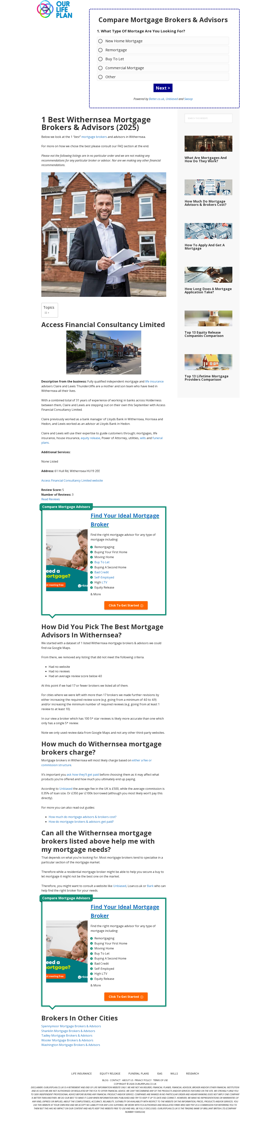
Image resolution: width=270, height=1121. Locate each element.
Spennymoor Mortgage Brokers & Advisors (71, 1026)
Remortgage (116, 49)
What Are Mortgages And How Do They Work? (206, 159)
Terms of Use (160, 1080)
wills (143, 438)
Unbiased (172, 99)
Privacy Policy (143, 1080)
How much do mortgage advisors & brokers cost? (82, 817)
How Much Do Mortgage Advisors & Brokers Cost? (205, 203)
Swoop (188, 99)
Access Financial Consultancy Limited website (72, 480)
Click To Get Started (124, 605)
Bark (150, 886)
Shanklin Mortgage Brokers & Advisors (68, 1031)
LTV (104, 582)
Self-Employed (104, 577)
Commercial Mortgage (124, 67)
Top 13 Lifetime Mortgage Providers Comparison (206, 378)
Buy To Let (114, 58)
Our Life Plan (54, 9)
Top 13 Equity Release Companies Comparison (204, 334)
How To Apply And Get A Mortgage (205, 246)
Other (110, 76)
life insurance (154, 381)
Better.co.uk (156, 99)
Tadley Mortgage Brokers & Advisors (66, 1035)
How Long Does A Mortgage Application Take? (208, 290)
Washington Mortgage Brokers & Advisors (70, 1045)
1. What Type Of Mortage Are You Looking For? (141, 31)
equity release (90, 438)
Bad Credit (101, 572)
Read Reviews (50, 499)
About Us (127, 1080)
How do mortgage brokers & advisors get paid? (81, 822)
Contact (115, 1080)
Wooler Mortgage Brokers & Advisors (67, 1040)
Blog (105, 1080)
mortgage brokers (94, 137)
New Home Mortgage (124, 40)
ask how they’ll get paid (83, 775)
